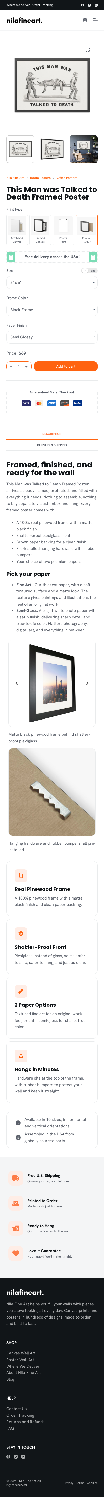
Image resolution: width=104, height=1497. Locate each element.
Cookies (92, 1483)
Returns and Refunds (25, 1421)
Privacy (68, 1483)
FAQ (10, 1428)
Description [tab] (51, 434)
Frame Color (17, 298)
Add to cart (65, 366)
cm (93, 270)
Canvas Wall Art (21, 1353)
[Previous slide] (17, 683)
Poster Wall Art (20, 1359)
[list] (52, 683)
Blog (10, 1379)
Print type (14, 209)
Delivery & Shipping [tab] (52, 445)
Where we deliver (18, 5)
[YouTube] (96, 5)
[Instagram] (89, 5)
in (85, 270)
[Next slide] (87, 683)
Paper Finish (16, 325)
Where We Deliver (23, 1366)
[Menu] (95, 20)
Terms (80, 1483)
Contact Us (16, 1408)
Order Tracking (42, 5)
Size (9, 270)
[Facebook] (82, 5)
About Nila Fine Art (23, 1372)
